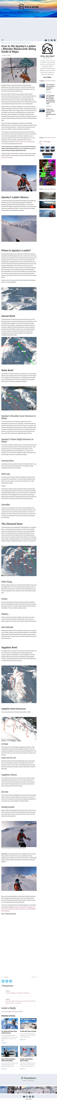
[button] (2, 40)
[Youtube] (46, 40)
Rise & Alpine (5, 42)
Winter (28, 42)
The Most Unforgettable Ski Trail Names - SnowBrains (17, 993)
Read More (4, 1042)
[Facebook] (52, 40)
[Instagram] (49, 40)
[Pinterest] (55, 40)
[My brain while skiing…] (32, 1089)
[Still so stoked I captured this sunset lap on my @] (25, 1089)
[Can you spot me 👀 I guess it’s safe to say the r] (3, 1089)
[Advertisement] (28, 28)
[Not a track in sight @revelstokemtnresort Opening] (17, 1089)
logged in (10, 1011)
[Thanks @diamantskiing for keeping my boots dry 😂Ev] (10, 1089)
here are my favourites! (7, 157)
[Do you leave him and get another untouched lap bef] (46, 1089)
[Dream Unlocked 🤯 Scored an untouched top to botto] (39, 1089)
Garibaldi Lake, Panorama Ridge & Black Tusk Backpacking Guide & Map (51, 113)
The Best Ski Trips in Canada (28, 1031)
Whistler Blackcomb (18, 42)
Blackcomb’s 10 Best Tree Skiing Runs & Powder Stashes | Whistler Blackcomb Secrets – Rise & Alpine (21, 1002)
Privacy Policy (29, 1099)
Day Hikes (47, 195)
